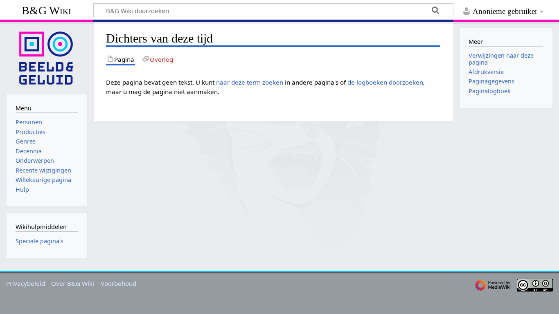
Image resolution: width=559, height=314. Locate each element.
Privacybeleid (25, 283)
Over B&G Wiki (72, 283)
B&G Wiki (46, 10)
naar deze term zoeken (249, 82)
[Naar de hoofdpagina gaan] (46, 57)
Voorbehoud (118, 283)
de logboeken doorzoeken (385, 82)
